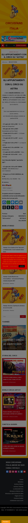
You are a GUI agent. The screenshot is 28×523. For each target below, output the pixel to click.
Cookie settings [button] (13, 266)
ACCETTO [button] (22, 266)
